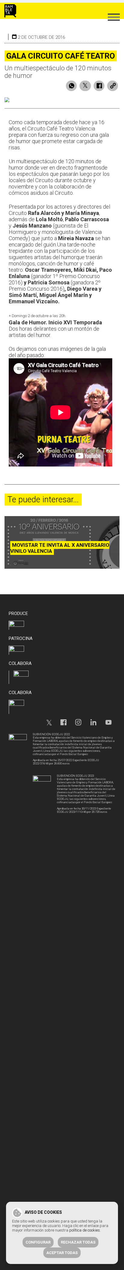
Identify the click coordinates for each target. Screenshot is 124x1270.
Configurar (38, 1242)
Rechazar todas (78, 1242)
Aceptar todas (62, 1252)
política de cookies (84, 1230)
